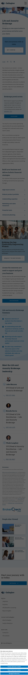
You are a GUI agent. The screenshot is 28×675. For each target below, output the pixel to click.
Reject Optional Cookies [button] (14, 670)
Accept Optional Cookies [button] (14, 666)
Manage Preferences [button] (14, 673)
